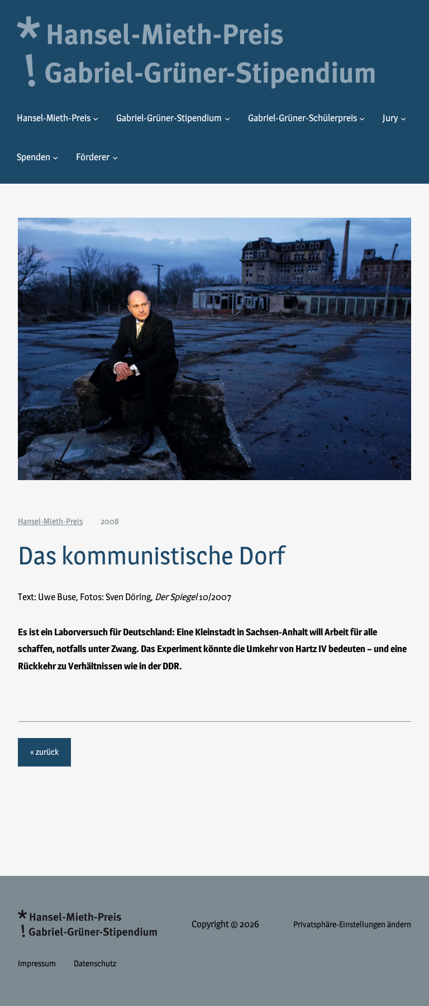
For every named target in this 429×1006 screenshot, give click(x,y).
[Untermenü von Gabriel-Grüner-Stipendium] (227, 118)
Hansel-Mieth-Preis (50, 521)
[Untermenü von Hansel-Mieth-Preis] (95, 118)
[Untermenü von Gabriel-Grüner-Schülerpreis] (362, 118)
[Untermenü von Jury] (403, 118)
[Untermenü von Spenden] (55, 157)
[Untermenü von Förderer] (115, 157)
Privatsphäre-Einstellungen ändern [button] (352, 924)
